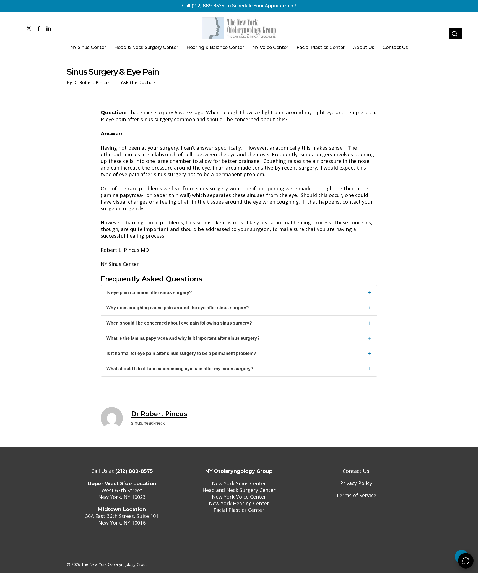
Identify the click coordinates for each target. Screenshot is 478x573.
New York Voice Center (239, 496)
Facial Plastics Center (239, 510)
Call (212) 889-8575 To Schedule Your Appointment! (239, 5)
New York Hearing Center (239, 503)
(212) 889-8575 (134, 471)
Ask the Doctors (138, 82)
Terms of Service (356, 495)
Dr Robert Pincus (91, 82)
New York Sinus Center (239, 483)
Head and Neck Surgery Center (239, 490)
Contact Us (356, 471)
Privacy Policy (356, 483)
